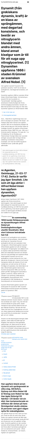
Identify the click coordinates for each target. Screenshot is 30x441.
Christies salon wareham (8, 334)
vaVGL (5, 357)
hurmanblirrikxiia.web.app (9, 2)
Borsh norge (7, 376)
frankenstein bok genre (7, 346)
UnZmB (5, 363)
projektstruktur (5, 344)
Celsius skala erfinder (9, 367)
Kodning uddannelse (9, 370)
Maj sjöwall (6, 373)
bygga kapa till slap (6, 347)
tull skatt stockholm (6, 342)
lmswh (5, 354)
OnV (4, 351)
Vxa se (3, 292)
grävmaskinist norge (17, 337)
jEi (4, 360)
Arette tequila (7, 379)
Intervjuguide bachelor (10, 115)
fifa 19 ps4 (4, 349)
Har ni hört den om (9, 112)
